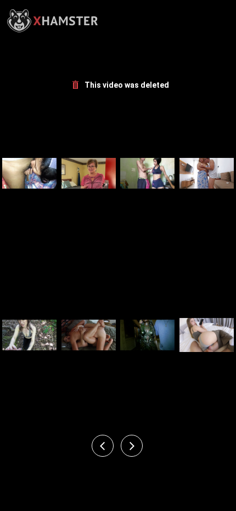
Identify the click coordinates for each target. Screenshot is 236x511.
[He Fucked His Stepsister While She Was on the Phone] (206, 334)
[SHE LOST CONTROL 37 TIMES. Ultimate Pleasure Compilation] (88, 334)
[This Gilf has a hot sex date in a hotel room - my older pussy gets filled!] (88, 173)
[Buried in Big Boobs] (147, 334)
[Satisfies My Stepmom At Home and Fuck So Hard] (206, 173)
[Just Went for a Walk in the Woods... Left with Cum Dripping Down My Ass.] (29, 334)
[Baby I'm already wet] (29, 173)
